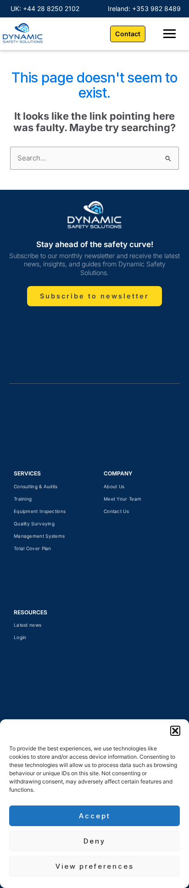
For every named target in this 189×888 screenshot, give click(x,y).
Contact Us (116, 511)
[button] (175, 730)
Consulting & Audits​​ (36, 486)
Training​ (23, 499)
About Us (114, 486)
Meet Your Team (122, 499)
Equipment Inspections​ (40, 511)
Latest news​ (27, 625)
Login (20, 637)
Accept (95, 815)
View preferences (95, 866)
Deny (94, 841)
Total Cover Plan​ (32, 548)
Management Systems (39, 536)
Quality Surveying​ (34, 523)
